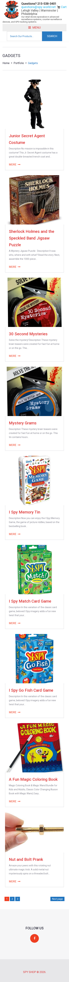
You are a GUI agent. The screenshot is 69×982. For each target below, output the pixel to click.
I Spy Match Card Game (30, 601)
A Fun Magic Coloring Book (33, 779)
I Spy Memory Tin (24, 512)
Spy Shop (29, 972)
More (12, 164)
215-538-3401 (46, 3)
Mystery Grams (23, 423)
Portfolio (19, 63)
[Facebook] (34, 938)
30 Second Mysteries (28, 334)
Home (6, 63)
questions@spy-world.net (38, 7)
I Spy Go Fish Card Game (31, 690)
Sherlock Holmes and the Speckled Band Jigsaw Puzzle (31, 238)
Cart (63, 7)
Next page (57, 899)
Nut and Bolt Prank (26, 859)
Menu (36, 27)
